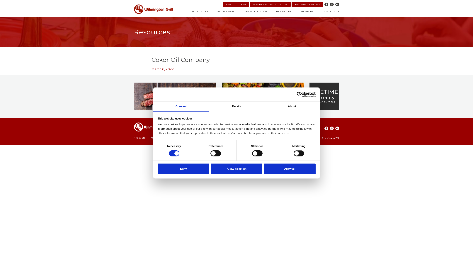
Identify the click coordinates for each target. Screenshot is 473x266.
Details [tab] (236, 106)
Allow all (289, 168)
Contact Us (331, 11)
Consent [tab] (181, 106)
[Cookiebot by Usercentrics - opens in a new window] (299, 94)
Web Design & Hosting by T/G (324, 138)
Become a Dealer (307, 4)
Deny (183, 168)
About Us (306, 11)
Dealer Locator (255, 11)
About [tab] (292, 106)
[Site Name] (153, 9)
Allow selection (236, 168)
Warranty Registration (270, 4)
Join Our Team (236, 4)
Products (199, 11)
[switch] (215, 153)
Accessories (225, 11)
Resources (283, 11)
